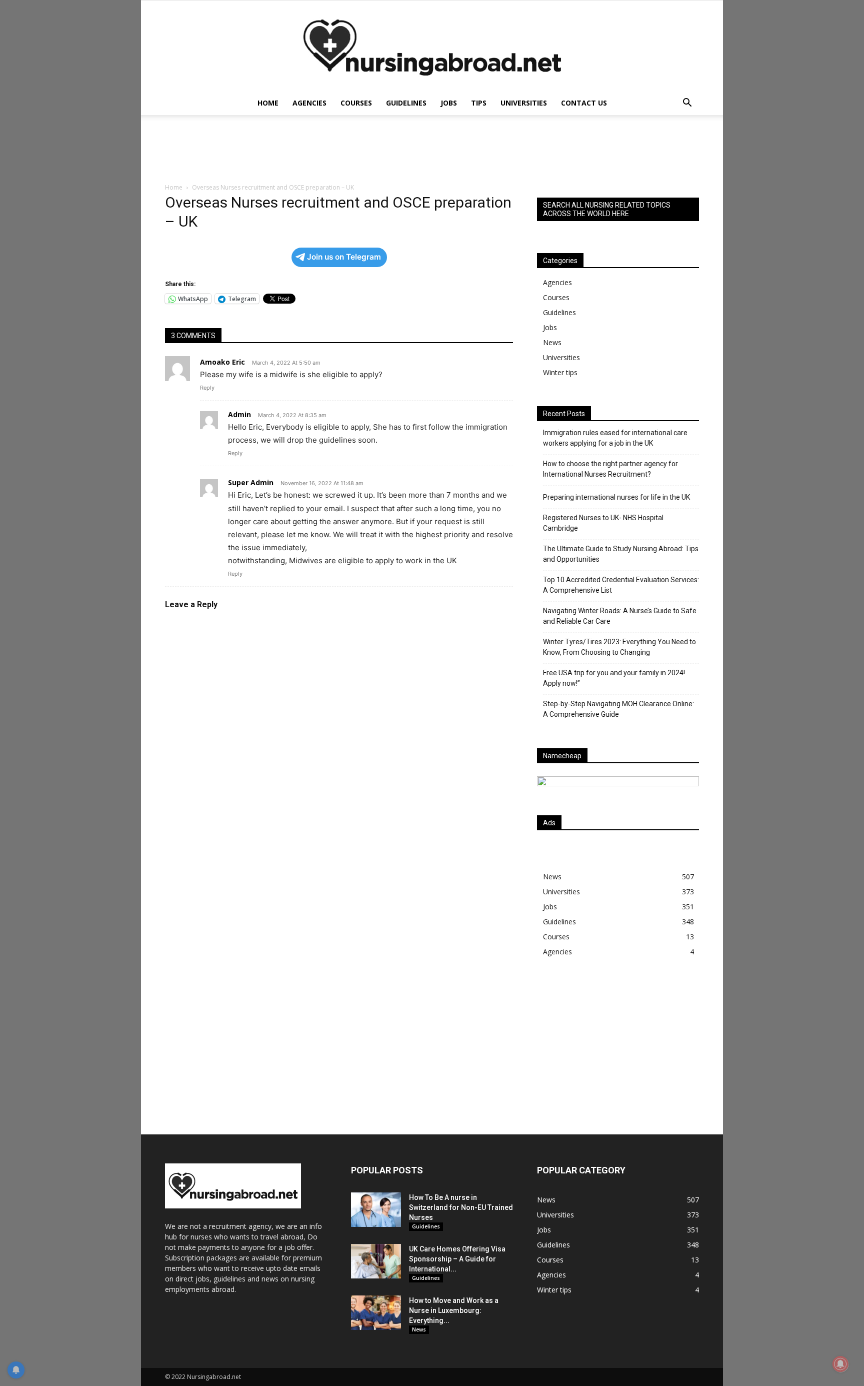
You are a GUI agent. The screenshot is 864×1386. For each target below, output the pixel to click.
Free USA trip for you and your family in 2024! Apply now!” (614, 678)
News (552, 342)
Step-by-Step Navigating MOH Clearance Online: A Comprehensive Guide (618, 709)
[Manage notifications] (840, 1364)
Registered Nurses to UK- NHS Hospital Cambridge (603, 523)
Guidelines (406, 103)
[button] (687, 104)
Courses (356, 103)
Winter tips (560, 372)
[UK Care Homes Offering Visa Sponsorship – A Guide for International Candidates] (376, 1261)
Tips (478, 103)
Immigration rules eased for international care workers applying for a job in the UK (615, 438)
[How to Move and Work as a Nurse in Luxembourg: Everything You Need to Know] (376, 1312)
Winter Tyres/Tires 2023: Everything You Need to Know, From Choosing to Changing (619, 647)
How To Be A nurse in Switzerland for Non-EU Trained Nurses (461, 1207)
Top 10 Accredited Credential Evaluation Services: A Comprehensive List (621, 585)
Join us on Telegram (344, 257)
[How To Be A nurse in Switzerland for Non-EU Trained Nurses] (376, 1209)
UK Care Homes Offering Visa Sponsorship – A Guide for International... (457, 1259)
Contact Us (584, 103)
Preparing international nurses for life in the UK (616, 497)
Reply (207, 387)
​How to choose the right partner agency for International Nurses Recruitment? (610, 469)
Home (268, 103)
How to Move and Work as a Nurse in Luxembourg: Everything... (453, 1310)
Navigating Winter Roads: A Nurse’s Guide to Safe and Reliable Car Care (619, 616)
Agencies (309, 103)
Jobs (448, 103)
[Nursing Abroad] (432, 46)
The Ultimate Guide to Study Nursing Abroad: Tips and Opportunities (620, 554)
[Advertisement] (618, 1052)
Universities (523, 103)
